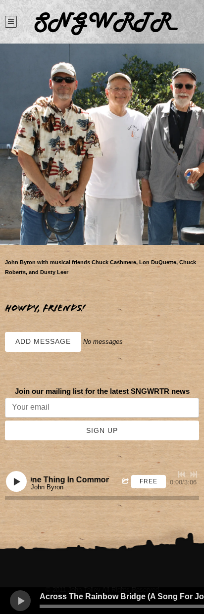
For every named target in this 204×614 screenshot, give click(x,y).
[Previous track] (181, 474)
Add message (43, 341)
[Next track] (193, 474)
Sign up (102, 430)
